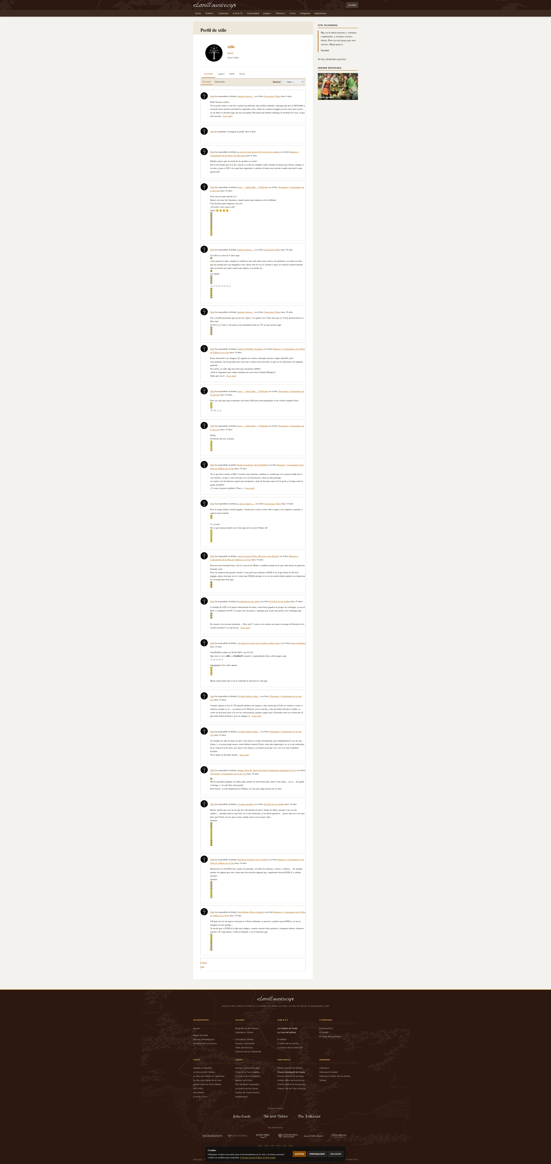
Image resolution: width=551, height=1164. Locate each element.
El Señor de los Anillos (280, 601)
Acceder (352, 5)
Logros (221, 73)
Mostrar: (277, 82)
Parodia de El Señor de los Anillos (252, 859)
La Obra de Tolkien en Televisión (209, 1076)
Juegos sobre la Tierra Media (207, 1084)
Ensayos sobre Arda (244, 1043)
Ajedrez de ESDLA (243, 1080)
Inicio (198, 13)
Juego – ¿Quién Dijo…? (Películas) (253, 187)
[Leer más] (227, 116)
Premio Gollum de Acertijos (290, 1076)
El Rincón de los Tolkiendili (248, 1051)
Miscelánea (198, 1092)
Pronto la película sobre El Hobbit (252, 464)
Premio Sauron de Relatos (290, 1068)
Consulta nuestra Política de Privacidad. (258, 1157)
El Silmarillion (326, 1028)
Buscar (196, 1028)
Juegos (266, 13)
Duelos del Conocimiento (247, 1092)
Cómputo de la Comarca (205, 1043)
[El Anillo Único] (214, 5)
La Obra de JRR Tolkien (204, 1072)
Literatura (223, 13)
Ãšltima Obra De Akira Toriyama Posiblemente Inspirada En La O (266, 770)
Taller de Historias (244, 1047)
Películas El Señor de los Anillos (334, 1076)
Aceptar (299, 1154)
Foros (293, 13)
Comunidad (253, 13)
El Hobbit (281, 1039)
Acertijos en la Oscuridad (247, 1068)
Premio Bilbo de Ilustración (290, 1080)
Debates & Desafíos (202, 1068)
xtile (231, 46)
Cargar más (204, 964)
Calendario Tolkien (244, 1032)
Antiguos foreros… (245, 96)
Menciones (220, 81)
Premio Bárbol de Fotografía (291, 1084)
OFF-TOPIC (198, 1088)
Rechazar (335, 1154)
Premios (280, 13)
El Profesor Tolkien (244, 1039)
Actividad (208, 73)
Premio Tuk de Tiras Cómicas (291, 1088)
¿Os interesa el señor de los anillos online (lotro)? (259, 643)
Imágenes (305, 13)
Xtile (212, 96)
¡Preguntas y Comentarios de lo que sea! (228, 773)
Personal (206, 81)
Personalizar (317, 1154)
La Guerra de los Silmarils (247, 1076)
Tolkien (209, 13)
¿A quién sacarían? (245, 804)
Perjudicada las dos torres (248, 601)
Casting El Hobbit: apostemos (250, 348)
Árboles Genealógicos (203, 1039)
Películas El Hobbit (328, 1072)
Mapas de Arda (200, 1035)
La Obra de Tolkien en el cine (207, 1080)
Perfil (232, 73)
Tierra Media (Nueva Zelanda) (250, 912)
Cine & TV (238, 13)
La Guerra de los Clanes (246, 1088)
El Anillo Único (200, 1096)
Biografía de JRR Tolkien (246, 1028)
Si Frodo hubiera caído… (248, 696)
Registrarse (320, 13)
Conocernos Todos (272, 96)
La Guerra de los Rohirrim (289, 1047)
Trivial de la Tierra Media (247, 1072)
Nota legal (197, 1159)
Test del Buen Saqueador (247, 1084)
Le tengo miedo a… (246, 503)
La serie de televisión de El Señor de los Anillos (258, 151)
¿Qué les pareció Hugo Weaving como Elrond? (258, 556)
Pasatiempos (241, 1096)
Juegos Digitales (298, 643)
